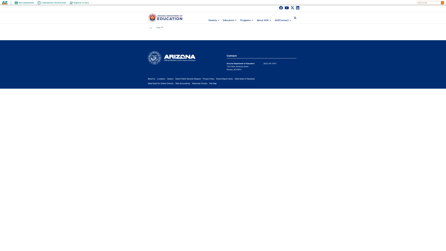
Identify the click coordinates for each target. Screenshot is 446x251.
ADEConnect (282, 20)
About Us (151, 79)
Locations (161, 79)
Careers (170, 79)
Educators (228, 20)
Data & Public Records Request (188, 79)
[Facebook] (281, 8)
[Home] (165, 17)
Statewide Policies (199, 83)
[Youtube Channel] (287, 8)
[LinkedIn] (297, 8)
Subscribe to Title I (149, 34)
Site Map (213, 83)
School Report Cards (224, 79)
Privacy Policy (208, 79)
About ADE (263, 20)
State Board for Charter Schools (161, 83)
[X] (292, 8)
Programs (245, 20)
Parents (212, 20)
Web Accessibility (182, 83)
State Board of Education (245, 79)
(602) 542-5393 (270, 64)
